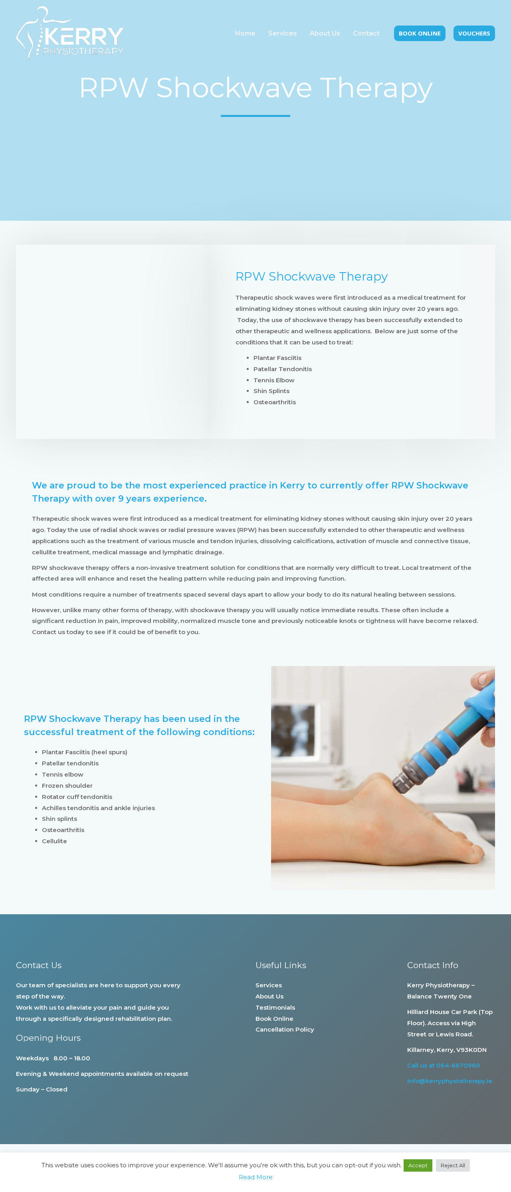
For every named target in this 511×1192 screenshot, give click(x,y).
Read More (256, 1177)
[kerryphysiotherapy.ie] (70, 33)
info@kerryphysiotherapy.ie (449, 1081)
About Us (325, 33)
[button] (420, 33)
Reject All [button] (453, 1165)
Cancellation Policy (285, 1029)
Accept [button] (418, 1165)
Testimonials (275, 1007)
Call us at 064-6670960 (443, 1065)
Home (245, 33)
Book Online (274, 1018)
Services (282, 33)
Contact (366, 33)
